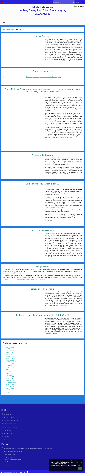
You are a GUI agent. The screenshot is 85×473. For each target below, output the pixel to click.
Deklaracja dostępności (11, 420)
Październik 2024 (11, 382)
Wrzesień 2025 (10, 364)
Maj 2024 (8, 390)
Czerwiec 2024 (10, 388)
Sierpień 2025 (10, 366)
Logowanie (80, 2)
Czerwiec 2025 (10, 367)
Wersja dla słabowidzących (10, 472)
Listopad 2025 (10, 360)
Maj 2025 (8, 369)
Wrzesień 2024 (10, 384)
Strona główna (8, 29)
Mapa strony (8, 433)
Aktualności (20, 29)
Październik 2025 (11, 362)
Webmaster (7, 414)
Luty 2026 (9, 354)
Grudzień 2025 (10, 358)
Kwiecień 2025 (10, 371)
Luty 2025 (9, 375)
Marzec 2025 (9, 373)
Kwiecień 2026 (10, 351)
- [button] (25, 472)
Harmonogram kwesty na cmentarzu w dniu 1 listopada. (43, 77)
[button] (2, 2)
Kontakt (6, 437)
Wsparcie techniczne (10, 417)
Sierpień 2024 (10, 386)
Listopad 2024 (10, 381)
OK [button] (80, 468)
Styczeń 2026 (10, 356)
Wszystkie (9, 392)
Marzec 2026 (9, 353)
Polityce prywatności (74, 465)
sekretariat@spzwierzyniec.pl (13, 451)
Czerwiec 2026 (10, 347)
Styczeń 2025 (10, 377)
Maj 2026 (8, 349)
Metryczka (7, 430)
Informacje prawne (10, 424)
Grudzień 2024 (10, 379)
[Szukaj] (73, 2)
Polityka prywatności (10, 427)
